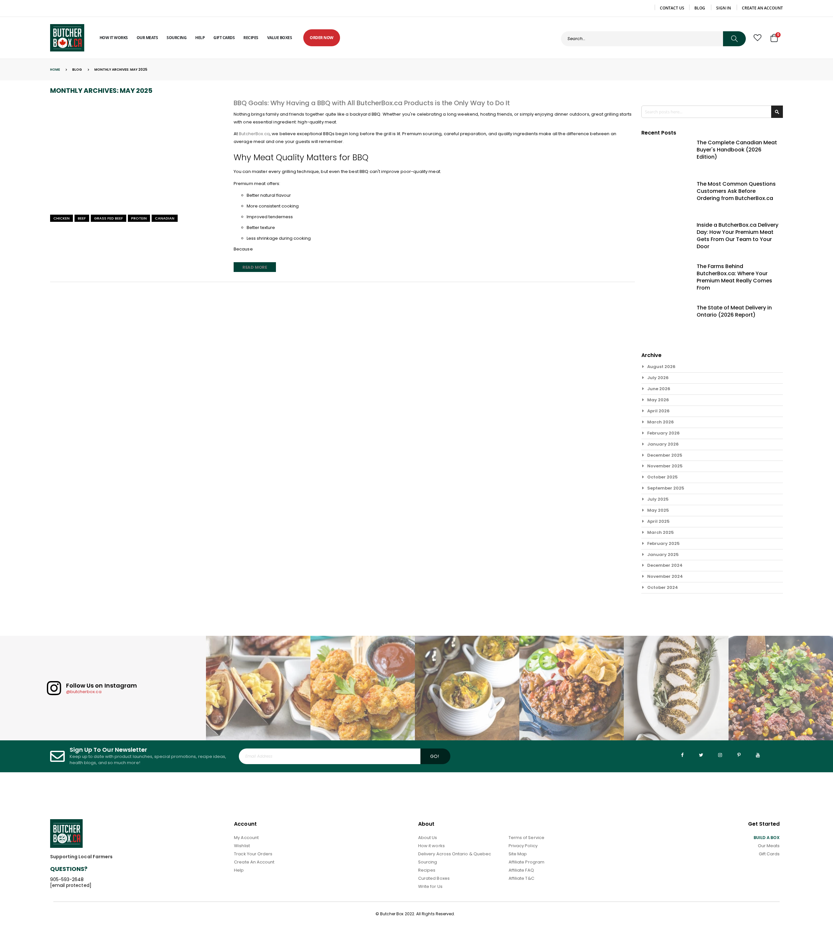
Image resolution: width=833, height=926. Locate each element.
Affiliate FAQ (521, 870)
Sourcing (427, 862)
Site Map (518, 854)
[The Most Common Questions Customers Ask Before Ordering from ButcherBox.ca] (665, 197)
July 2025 (658, 499)
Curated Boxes (434, 878)
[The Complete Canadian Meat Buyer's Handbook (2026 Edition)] (665, 155)
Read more (254, 267)
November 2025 (665, 466)
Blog (699, 8)
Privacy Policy (523, 846)
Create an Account (762, 8)
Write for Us (430, 886)
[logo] (67, 37)
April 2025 (658, 521)
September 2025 (665, 488)
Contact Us (672, 8)
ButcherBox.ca (254, 134)
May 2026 (658, 400)
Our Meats (769, 846)
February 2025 (663, 543)
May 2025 (658, 510)
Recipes (426, 870)
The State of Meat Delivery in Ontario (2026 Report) (734, 311)
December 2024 (665, 565)
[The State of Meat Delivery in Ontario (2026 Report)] (665, 320)
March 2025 (660, 532)
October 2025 (662, 477)
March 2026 (660, 422)
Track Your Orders (253, 854)
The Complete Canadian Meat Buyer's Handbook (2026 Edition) (737, 150)
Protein (139, 218)
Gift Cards (769, 854)
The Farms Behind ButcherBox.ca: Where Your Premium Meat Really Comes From (734, 277)
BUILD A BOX (767, 837)
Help (239, 870)
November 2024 (665, 576)
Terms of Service (526, 837)
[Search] (734, 38)
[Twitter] (701, 755)
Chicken (61, 218)
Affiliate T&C (521, 878)
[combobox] (653, 38)
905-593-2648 (67, 879)
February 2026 (663, 433)
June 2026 (658, 389)
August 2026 (661, 366)
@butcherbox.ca (84, 692)
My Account (246, 837)
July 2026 (658, 378)
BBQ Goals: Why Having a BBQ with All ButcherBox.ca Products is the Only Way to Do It (372, 102)
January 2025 (663, 554)
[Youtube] (758, 755)
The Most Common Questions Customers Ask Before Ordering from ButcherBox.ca (736, 191)
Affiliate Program (526, 862)
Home (55, 69)
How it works (431, 846)
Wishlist (242, 846)
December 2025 (664, 455)
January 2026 (663, 444)
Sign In (723, 8)
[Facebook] (682, 755)
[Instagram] (720, 755)
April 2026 (658, 411)
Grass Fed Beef (108, 218)
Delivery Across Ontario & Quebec (454, 854)
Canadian (164, 218)
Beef (82, 218)
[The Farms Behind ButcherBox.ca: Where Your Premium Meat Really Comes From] (665, 279)
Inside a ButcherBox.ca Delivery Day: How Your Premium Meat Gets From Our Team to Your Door (737, 235)
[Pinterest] (739, 755)
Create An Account (254, 862)
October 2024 (662, 587)
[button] (757, 38)
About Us (427, 837)
